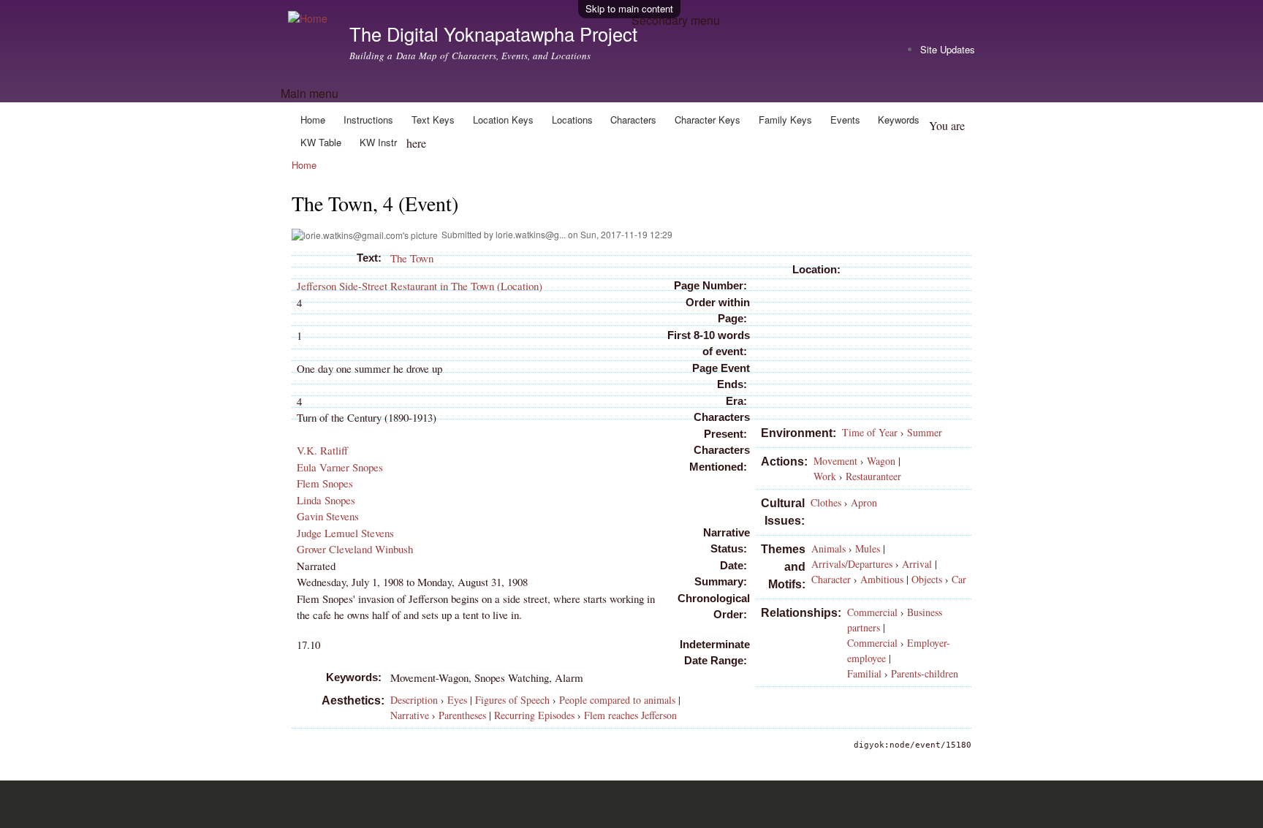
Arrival (917, 564)
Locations (572, 119)
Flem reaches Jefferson (630, 715)
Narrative (409, 715)
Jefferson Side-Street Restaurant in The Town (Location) (419, 285)
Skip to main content (629, 8)
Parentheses (462, 715)
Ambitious (881, 579)
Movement (835, 461)
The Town (411, 258)
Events (845, 119)
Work (824, 476)
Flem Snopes (325, 483)
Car (959, 579)
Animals (828, 548)
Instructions (368, 119)
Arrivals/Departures (851, 564)
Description (414, 700)
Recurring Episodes (534, 715)
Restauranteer (873, 476)
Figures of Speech (512, 700)
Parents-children (924, 673)
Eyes (457, 700)
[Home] (309, 18)
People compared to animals (617, 700)
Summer (924, 432)
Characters (633, 119)
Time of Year (870, 432)
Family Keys (785, 119)
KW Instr (378, 142)
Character (831, 579)
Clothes (826, 502)
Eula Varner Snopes (340, 467)
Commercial (872, 612)
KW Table (320, 142)
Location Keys (503, 119)
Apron (864, 502)
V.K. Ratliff (322, 450)
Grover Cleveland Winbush (355, 549)
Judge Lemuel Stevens (345, 532)
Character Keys (707, 119)
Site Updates (947, 49)
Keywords (898, 119)
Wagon (881, 461)
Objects (926, 579)
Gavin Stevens (328, 516)
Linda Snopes (326, 500)
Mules (867, 548)
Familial (864, 673)
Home (312, 119)
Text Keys (433, 119)
